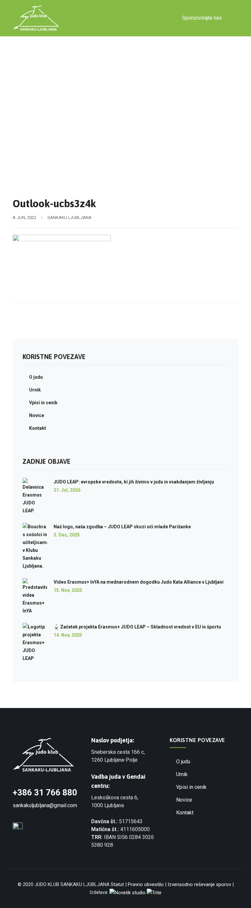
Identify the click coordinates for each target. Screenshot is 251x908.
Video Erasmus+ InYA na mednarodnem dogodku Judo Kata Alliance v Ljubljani (139, 582)
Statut (117, 884)
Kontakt (37, 428)
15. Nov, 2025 (68, 590)
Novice (36, 415)
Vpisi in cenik (43, 402)
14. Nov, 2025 (68, 635)
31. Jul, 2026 (67, 490)
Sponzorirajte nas (202, 18)
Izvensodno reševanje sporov (199, 884)
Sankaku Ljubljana (69, 217)
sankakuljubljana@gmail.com (45, 805)
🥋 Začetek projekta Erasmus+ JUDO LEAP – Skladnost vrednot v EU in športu (137, 626)
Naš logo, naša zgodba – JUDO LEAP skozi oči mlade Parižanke (122, 526)
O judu (36, 377)
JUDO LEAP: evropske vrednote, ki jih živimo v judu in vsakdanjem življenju (134, 481)
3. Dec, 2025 (67, 534)
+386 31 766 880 (45, 792)
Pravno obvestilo (146, 884)
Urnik (35, 389)
